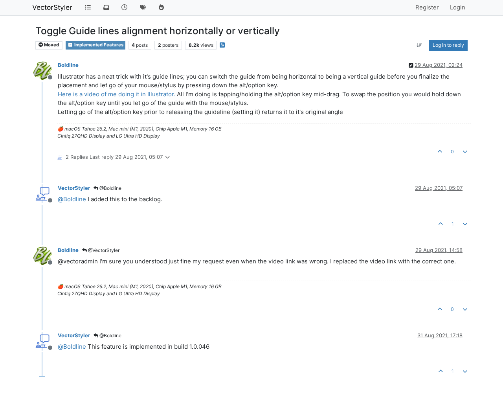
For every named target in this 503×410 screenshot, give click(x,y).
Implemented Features (98, 45)
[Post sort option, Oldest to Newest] (419, 45)
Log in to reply (448, 45)
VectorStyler (52, 7)
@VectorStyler (103, 250)
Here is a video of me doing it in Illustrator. (116, 94)
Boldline (68, 65)
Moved (51, 45)
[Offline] (45, 70)
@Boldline (109, 188)
